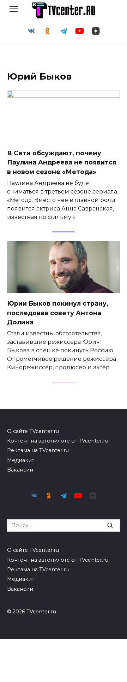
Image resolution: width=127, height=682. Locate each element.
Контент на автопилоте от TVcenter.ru (57, 441)
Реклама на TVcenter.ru (38, 450)
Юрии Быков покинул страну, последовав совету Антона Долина (57, 313)
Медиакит (20, 460)
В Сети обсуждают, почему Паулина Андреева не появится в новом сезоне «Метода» (61, 162)
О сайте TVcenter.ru (33, 431)
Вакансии (20, 470)
